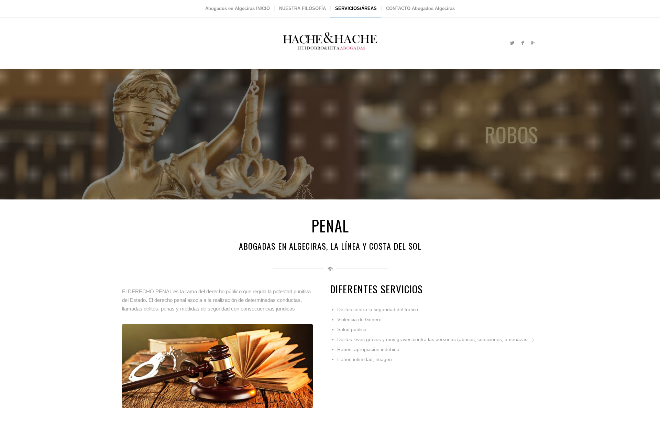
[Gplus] (533, 43)
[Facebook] (522, 43)
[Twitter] (512, 43)
